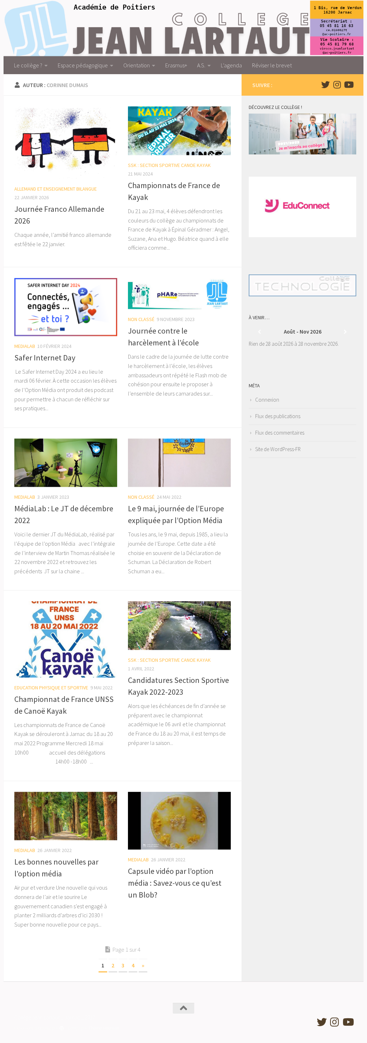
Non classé (141, 319)
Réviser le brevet (272, 65)
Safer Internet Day (44, 358)
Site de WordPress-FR (278, 449)
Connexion (267, 399)
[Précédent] (259, 332)
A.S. (201, 65)
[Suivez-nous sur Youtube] (348, 84)
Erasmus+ (176, 65)
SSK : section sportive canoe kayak (169, 165)
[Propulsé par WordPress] (61, 1028)
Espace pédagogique (83, 65)
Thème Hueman (104, 1028)
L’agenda (231, 65)
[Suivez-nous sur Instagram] (337, 84)
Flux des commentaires (279, 432)
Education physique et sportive (51, 687)
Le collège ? (28, 65)
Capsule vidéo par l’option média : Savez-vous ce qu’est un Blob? (174, 883)
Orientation (136, 65)
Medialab (24, 346)
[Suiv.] (345, 332)
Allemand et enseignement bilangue (55, 189)
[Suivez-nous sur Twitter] (325, 84)
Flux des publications (277, 416)
